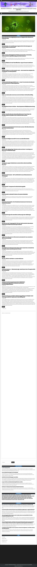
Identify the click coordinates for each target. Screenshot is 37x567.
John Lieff (13, 497)
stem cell (3, 499)
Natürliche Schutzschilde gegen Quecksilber (10, 477)
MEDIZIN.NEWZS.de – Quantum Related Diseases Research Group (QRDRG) (18, 9)
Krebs (16, 497)
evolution (10, 496)
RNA (27, 498)
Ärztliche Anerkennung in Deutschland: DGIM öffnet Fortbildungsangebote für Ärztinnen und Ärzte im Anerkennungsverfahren (13, 283)
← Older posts (4, 308)
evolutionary (14, 496)
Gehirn (28, 496)
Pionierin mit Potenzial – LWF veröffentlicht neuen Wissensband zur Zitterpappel (17, 175)
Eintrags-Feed (4, 538)
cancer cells (18, 494)
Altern (3, 494)
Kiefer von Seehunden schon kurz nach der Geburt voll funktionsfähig (17, 95)
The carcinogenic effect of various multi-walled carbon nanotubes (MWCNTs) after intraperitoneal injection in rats (17, 516)
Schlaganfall (30, 498)
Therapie (13, 499)
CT (22, 494)
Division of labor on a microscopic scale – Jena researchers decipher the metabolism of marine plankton (18, 71)
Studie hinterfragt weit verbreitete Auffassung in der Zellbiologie (16, 214)
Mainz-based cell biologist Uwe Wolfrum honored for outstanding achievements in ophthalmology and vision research (16, 55)
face (17, 496)
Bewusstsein (6, 494)
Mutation (9, 498)
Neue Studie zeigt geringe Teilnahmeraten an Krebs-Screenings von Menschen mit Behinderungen (17, 150)
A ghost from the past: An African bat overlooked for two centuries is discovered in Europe (17, 237)
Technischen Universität (8, 499)
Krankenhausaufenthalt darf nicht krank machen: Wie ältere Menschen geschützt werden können (18, 127)
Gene (30, 496)
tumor (16, 499)
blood (9, 494)
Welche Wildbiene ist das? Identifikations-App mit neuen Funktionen (17, 62)
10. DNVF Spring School (6, 467)
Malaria (23, 497)
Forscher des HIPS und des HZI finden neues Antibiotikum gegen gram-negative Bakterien (18, 509)
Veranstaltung (20, 499)
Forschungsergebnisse (24, 496)
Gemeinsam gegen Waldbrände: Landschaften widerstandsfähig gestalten (17, 163)
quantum (21, 498)
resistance (24, 498)
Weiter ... (3, 44)
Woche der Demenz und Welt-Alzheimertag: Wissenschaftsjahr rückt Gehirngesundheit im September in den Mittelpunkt (17, 296)
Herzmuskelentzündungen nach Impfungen (10, 472)
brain (12, 494)
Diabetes (27, 494)
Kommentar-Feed (4, 540)
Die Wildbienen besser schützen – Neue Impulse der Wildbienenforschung (18, 106)
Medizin (25, 497)
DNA (29, 494)
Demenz (25, 494)
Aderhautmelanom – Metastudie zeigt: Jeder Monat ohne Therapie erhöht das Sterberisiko (18, 270)
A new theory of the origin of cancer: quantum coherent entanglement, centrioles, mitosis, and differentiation (18, 528)
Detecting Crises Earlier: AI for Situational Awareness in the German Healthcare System (17, 202)
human (33, 496)
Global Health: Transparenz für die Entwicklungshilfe (13, 186)
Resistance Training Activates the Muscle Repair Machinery (13, 486)
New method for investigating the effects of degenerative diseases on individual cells (17, 38)
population (15, 498)
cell (20, 494)
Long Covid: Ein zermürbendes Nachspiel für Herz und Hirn (12, 481)
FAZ (19, 496)
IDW (2, 497)
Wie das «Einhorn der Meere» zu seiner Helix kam (12, 258)
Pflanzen (12, 498)
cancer (14, 494)
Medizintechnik (29, 497)
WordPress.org (4, 541)
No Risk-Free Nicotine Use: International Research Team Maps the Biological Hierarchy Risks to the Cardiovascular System (16, 114)
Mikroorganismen (4, 498)
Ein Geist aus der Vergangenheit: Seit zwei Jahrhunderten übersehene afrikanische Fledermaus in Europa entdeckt (17, 224)
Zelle (23, 499)
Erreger (7, 496)
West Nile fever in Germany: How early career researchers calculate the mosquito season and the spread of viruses (18, 248)
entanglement (4, 496)
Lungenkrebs (19, 497)
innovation (9, 497)
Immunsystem (5, 497)
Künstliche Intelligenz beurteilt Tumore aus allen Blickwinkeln (15, 138)
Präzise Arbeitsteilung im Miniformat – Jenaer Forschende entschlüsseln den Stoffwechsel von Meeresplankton (18, 82)
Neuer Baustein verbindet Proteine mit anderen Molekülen (15, 194)
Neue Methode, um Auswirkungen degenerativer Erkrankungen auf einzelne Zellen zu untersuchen (17, 46)
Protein (18, 498)
